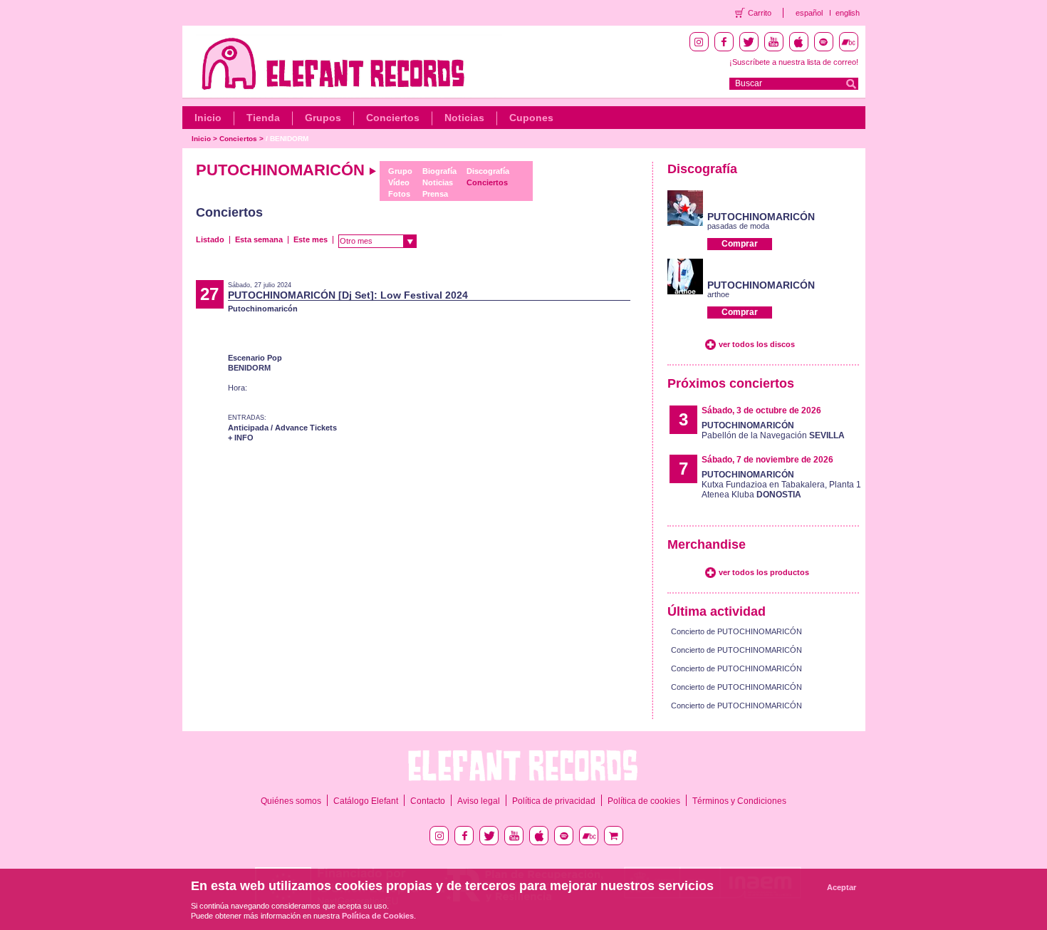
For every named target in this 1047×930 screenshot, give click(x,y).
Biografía (439, 171)
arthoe (718, 294)
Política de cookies (644, 801)
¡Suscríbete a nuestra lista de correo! (793, 62)
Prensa (435, 194)
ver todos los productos (764, 572)
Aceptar (841, 887)
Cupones (531, 117)
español (809, 13)
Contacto (427, 801)
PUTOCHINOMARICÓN (761, 216)
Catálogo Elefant (365, 801)
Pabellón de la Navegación (773, 430)
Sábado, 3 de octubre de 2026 (761, 410)
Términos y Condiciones (739, 801)
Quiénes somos (291, 801)
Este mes (310, 239)
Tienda (263, 117)
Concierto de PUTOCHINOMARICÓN (736, 631)
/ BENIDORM (287, 139)
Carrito (759, 13)
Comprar (740, 244)
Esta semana (259, 239)
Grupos (323, 117)
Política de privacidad (553, 801)
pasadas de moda (738, 226)
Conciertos (393, 117)
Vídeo (399, 182)
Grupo (400, 171)
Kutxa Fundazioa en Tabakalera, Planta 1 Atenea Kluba (781, 485)
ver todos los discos (757, 344)
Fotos (399, 194)
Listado (210, 239)
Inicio (208, 117)
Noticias (464, 117)
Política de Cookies (378, 915)
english (847, 13)
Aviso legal (478, 801)
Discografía (488, 171)
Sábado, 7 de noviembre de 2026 (767, 460)
